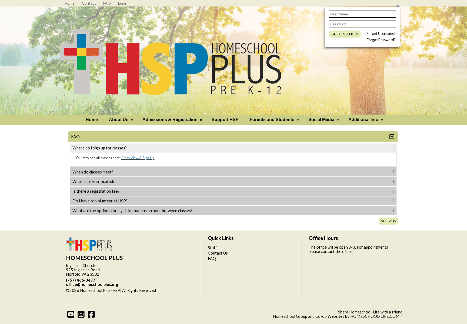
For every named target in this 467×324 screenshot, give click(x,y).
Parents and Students (275, 119)
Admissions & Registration (172, 119)
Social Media (324, 119)
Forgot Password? (381, 40)
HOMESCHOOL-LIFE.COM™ (376, 316)
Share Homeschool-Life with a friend (370, 312)
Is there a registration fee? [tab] (95, 191)
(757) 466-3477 (80, 280)
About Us (121, 119)
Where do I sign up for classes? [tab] (99, 148)
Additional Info (366, 119)
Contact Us (218, 253)
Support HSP (225, 119)
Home (92, 119)
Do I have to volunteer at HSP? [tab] (100, 201)
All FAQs (388, 221)
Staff (212, 247)
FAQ (212, 258)
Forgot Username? (381, 33)
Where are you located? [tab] (93, 181)
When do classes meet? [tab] (92, 172)
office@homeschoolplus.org (92, 284)
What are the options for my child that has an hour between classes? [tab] (132, 210)
